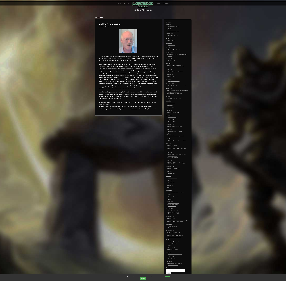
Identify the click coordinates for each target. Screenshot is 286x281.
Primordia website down (173, 227)
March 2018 (169, 152)
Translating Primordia (172, 243)
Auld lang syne (171, 187)
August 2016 (169, 171)
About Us (126, 3)
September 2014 (170, 230)
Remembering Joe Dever (173, 35)
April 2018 (168, 143)
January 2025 (169, 38)
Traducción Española (172, 178)
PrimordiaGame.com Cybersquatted (175, 221)
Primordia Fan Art (171, 102)
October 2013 (169, 261)
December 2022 (169, 74)
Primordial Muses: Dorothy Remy (175, 49)
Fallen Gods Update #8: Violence (175, 126)
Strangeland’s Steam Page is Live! (175, 93)
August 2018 (169, 129)
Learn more (167, 276)
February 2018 (169, 160)
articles (107, 104)
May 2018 (168, 138)
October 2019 (169, 110)
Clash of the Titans (172, 206)
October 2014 (169, 224)
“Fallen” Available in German (174, 210)
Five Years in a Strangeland (173, 30)
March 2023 (169, 69)
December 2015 (169, 185)
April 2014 (168, 252)
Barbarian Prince (150, 56)
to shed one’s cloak (126, 71)
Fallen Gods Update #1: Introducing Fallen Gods (178, 163)
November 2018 (170, 119)
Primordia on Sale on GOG (173, 203)
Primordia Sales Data (172, 145)
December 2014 (169, 208)
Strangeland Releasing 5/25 (173, 81)
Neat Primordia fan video (173, 204)
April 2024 (168, 47)
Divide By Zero (171, 173)
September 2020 (170, 83)
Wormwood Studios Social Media (175, 263)
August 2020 (169, 88)
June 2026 (168, 24)
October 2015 (169, 190)
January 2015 (169, 199)
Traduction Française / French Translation (176, 196)
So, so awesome (171, 182)
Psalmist (106, 60)
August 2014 (169, 239)
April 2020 (168, 101)
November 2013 (170, 256)
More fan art (170, 201)
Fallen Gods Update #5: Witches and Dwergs (177, 140)
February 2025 (169, 33)
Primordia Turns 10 (172, 76)
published (153, 102)
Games (119, 3)
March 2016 (169, 180)
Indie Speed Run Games (173, 265)
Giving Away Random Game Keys (175, 254)
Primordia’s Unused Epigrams (174, 233)
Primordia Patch (171, 218)
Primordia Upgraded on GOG (174, 112)
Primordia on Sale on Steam (173, 212)
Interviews (166, 3)
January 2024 (169, 58)
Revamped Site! (171, 45)
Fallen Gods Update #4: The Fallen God (176, 146)
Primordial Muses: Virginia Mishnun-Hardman (177, 66)
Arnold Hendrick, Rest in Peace (174, 98)
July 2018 (168, 134)
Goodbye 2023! (171, 60)
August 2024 (169, 43)
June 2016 (168, 176)
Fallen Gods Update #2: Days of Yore (175, 162)
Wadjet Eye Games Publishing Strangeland (177, 85)
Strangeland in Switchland (173, 26)
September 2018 (170, 124)
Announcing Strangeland (173, 157)
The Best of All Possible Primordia (175, 241)
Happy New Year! (171, 40)
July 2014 (168, 245)
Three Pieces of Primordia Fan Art (175, 258)
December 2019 (169, 105)
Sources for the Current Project (174, 232)
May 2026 (168, 28)
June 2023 (168, 63)
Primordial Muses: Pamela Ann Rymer (176, 65)
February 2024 (169, 52)
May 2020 (168, 96)
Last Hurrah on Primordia (173, 249)
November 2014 (170, 216)
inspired (128, 66)
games (100, 104)
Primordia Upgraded (172, 117)
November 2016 (170, 166)
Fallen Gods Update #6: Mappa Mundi (176, 135)
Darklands (121, 58)
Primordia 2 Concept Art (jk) (174, 168)
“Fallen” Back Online (172, 226)
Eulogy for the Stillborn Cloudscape (175, 235)
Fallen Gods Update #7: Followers (175, 131)
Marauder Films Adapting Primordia (175, 71)
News (158, 3)
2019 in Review (171, 107)
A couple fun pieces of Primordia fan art (176, 192)
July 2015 (168, 194)
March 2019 (169, 115)
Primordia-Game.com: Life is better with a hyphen (178, 220)
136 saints (134, 109)
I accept (143, 278)
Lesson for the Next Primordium (174, 237)
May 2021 (168, 79)
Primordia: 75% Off (172, 121)
